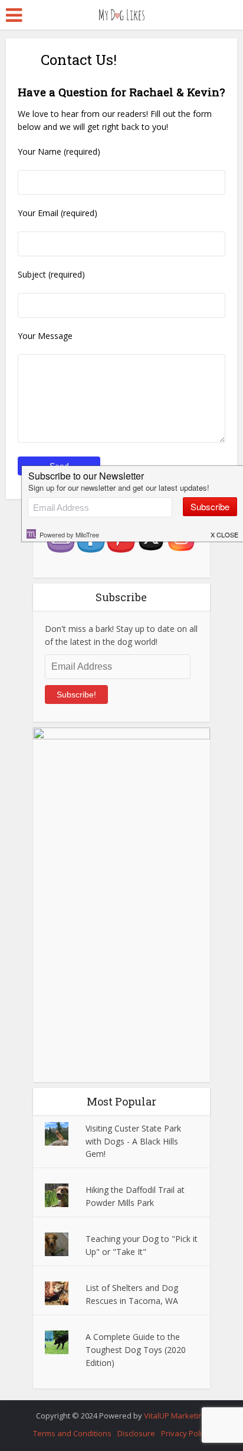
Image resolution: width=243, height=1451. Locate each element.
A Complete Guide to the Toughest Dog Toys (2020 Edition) (136, 1349)
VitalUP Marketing (175, 1415)
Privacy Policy (185, 1433)
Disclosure (136, 1433)
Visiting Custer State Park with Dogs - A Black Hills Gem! (133, 1141)
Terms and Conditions (72, 1433)
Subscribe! (76, 694)
